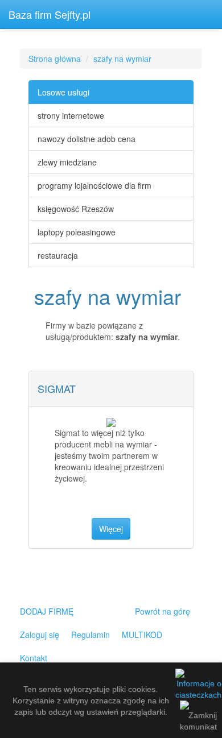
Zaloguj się (39, 634)
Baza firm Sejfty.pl (50, 14)
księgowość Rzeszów (76, 208)
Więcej (111, 528)
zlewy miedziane (67, 162)
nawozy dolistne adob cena (86, 138)
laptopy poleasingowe (77, 232)
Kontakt (33, 658)
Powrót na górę (162, 611)
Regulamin (90, 634)
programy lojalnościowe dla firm (94, 185)
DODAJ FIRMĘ (46, 611)
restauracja (58, 255)
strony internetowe (71, 115)
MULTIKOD (142, 634)
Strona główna (54, 58)
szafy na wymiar (122, 58)
